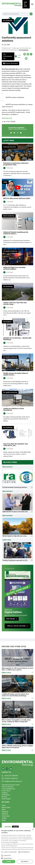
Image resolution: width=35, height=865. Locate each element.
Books (4, 820)
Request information (11, 63)
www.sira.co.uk (7, 118)
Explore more (6, 672)
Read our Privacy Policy (27, 849)
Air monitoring (23, 50)
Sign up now (25, 4)
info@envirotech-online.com (13, 781)
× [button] (33, 829)
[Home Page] (12, 4)
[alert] (17, 846)
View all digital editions (16, 626)
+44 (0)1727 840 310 (11, 778)
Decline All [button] (24, 861)
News (3, 809)
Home (4, 805)
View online (10, 619)
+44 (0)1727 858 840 (11, 775)
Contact (4, 818)
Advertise (5, 814)
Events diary (6, 816)
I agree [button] (8, 861)
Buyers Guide (6, 807)
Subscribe (5, 812)
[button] (2, 852)
